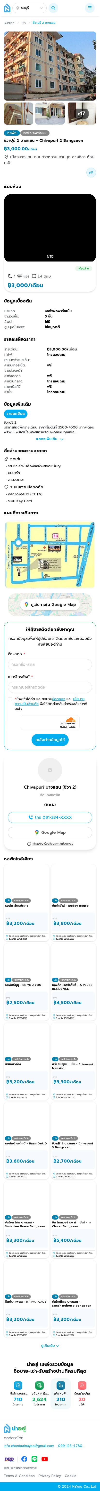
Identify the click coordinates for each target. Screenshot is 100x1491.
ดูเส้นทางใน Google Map (53, 605)
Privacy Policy (50, 1476)
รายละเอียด (16, 413)
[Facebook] (24, 1459)
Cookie (70, 1476)
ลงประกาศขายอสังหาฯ (20, 1468)
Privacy (63, 726)
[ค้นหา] (53, 8)
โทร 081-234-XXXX (53, 817)
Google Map (53, 832)
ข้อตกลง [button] (58, 699)
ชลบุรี (25, 7)
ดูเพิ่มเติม (48, 1345)
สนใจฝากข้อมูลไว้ (50, 740)
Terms (72, 726)
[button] (53, 8)
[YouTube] (44, 1459)
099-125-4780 (70, 1445)
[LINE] (34, 1459)
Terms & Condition (19, 1476)
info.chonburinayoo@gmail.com (29, 1445)
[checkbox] (10, 699)
